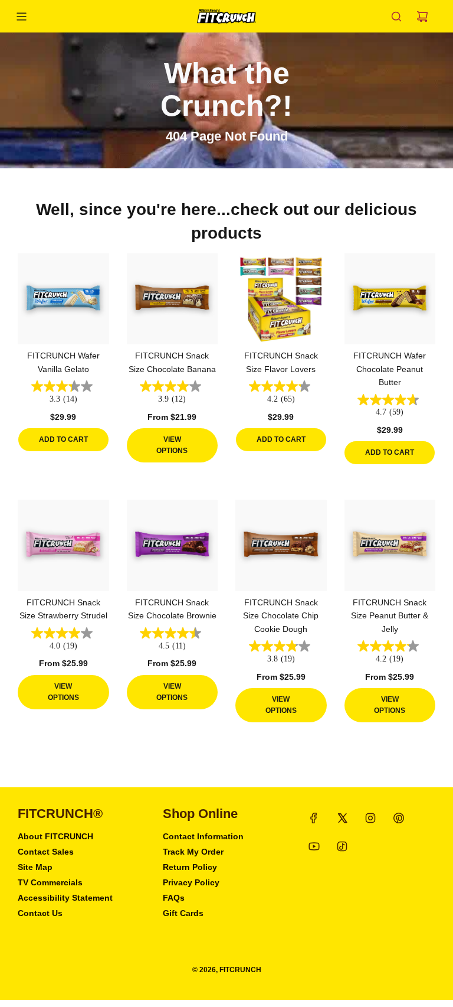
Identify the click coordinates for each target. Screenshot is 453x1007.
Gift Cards (183, 913)
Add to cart (63, 439)
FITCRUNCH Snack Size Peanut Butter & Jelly (389, 616)
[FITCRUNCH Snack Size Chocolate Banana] (172, 299)
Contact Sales (46, 851)
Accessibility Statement (65, 897)
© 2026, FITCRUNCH (226, 970)
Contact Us (40, 913)
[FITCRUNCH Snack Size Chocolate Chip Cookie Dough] (281, 545)
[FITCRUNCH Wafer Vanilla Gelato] (63, 299)
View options (172, 445)
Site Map (35, 867)
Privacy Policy (191, 882)
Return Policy (190, 867)
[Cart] (422, 17)
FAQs (174, 897)
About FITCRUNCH (55, 836)
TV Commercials (50, 882)
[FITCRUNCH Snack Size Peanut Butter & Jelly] (390, 545)
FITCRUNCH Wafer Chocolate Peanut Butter (389, 369)
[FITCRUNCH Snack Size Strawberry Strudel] (63, 545)
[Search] (396, 17)
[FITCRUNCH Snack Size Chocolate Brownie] (172, 545)
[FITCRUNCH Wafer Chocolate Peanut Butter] (390, 299)
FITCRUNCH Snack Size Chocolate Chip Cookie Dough (281, 616)
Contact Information (203, 836)
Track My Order (193, 851)
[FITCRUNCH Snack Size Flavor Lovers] (281, 299)
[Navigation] (21, 17)
